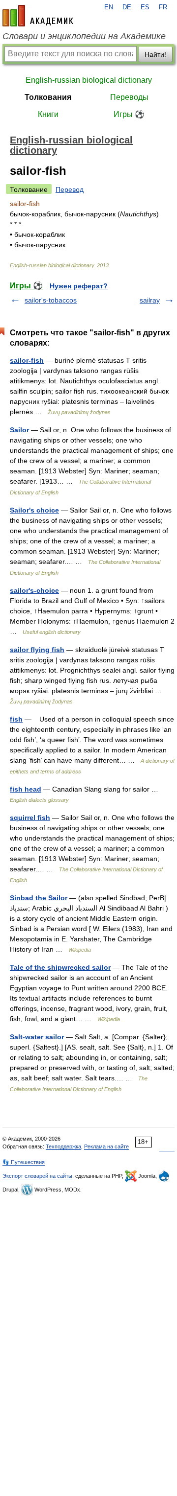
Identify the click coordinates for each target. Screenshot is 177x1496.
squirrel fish (30, 817)
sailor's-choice (34, 590)
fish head (25, 789)
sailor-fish (27, 360)
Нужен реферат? (79, 286)
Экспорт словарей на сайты (37, 1176)
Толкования (48, 97)
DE (126, 7)
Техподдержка (63, 1146)
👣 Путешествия (23, 1162)
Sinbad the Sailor (38, 898)
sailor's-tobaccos (51, 300)
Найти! (155, 54)
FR (163, 7)
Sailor (19, 430)
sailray (150, 300)
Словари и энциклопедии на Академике (84, 36)
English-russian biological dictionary (89, 80)
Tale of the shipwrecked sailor (60, 967)
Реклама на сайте (106, 1146)
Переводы (129, 97)
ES (145, 7)
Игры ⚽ (129, 114)
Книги (48, 114)
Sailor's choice (34, 510)
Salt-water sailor (37, 1037)
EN (108, 7)
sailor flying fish (37, 650)
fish (16, 719)
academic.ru (37, 15)
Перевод (70, 189)
